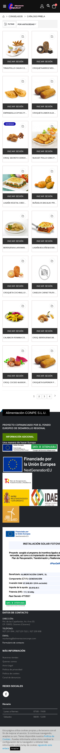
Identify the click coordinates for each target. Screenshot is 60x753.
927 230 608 (35, 631)
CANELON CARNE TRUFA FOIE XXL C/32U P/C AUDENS (44, 293)
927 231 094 (8, 631)
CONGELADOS (16, 16)
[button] (48, 6)
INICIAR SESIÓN (15, 61)
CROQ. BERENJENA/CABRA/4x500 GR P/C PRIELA (44, 338)
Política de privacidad (12, 669)
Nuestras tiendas (10, 657)
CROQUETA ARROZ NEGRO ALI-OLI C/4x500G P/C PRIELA (44, 68)
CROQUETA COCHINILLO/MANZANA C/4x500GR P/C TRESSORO (15, 293)
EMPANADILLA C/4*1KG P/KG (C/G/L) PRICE (15, 113)
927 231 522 (22, 631)
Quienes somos (9, 661)
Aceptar (15, 748)
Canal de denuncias (11, 677)
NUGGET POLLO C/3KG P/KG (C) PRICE (44, 158)
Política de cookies (11, 673)
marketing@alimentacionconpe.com (19, 638)
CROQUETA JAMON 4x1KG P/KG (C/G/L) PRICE (44, 113)
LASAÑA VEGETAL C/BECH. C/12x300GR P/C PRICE (15, 203)
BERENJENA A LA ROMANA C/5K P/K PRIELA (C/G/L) (15, 248)
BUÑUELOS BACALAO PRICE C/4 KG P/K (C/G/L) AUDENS (44, 203)
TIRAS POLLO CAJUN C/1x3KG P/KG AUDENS (15, 68)
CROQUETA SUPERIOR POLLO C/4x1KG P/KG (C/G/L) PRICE (44, 382)
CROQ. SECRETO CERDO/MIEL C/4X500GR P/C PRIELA (15, 158)
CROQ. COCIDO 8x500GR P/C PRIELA (15, 382)
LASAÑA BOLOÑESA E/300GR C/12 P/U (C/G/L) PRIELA (44, 248)
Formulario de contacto (13, 642)
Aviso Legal (7, 665)
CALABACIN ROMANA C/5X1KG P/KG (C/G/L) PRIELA (15, 338)
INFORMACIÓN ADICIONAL (20, 437)
